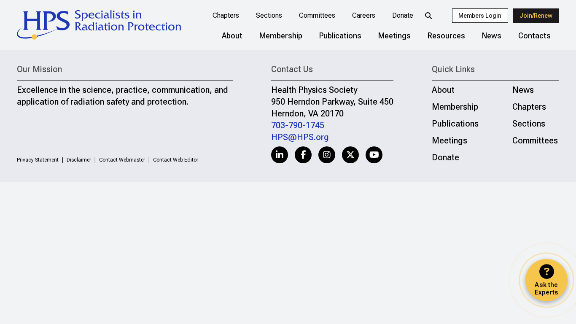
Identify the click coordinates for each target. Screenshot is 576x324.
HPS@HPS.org (300, 137)
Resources (446, 35)
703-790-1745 (297, 125)
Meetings (394, 35)
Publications (340, 35)
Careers (363, 15)
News (491, 35)
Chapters (226, 15)
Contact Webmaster (122, 160)
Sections (269, 15)
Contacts (534, 35)
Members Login (479, 15)
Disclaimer (79, 160)
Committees (317, 15)
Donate (402, 15)
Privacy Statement (38, 160)
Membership (280, 35)
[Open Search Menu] (428, 15)
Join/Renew (535, 15)
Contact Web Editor (175, 160)
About (232, 35)
